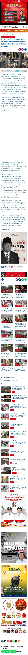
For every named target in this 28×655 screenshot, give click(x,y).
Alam (3, 350)
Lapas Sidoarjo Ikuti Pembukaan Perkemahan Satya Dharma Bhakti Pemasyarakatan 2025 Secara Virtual (6, 326)
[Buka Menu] (23, 27)
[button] (26, 27)
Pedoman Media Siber (17, 646)
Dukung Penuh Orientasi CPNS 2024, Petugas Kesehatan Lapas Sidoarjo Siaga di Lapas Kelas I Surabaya (20, 325)
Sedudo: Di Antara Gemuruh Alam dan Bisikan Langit (6, 355)
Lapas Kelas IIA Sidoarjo (17, 266)
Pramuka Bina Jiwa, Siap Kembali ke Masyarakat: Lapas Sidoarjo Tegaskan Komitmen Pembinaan (7, 340)
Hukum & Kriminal (19, 305)
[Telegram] (22, 279)
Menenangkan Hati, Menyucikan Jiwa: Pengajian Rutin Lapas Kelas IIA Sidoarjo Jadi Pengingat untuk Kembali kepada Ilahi (21, 340)
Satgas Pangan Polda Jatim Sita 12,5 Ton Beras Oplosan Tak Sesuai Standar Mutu (20, 310)
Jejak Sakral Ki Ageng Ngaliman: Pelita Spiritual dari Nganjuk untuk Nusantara (7, 369)
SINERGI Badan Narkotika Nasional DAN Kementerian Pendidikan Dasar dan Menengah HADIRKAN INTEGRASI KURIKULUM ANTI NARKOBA (21, 296)
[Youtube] (10, 641)
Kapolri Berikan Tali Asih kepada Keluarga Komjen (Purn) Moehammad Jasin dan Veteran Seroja (7, 310)
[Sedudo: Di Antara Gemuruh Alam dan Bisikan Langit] (7, 348)
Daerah (3, 291)
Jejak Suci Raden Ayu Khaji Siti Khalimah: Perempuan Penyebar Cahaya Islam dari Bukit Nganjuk (20, 355)
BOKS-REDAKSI (5, 646)
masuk (7, 380)
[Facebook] (17, 279)
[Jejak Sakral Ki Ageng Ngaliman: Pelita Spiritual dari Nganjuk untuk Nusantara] (7, 362)
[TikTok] (16, 641)
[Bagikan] (25, 49)
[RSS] (19, 641)
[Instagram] (8, 641)
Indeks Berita (4, 648)
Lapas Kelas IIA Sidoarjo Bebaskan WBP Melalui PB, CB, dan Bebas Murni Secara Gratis (20, 369)
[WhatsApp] (25, 279)
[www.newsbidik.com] (11, 27)
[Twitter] (19, 279)
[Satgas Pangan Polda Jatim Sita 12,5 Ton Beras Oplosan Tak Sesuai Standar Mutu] (21, 303)
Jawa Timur (3, 37)
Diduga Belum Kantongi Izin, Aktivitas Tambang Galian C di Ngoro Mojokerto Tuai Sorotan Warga (7, 296)
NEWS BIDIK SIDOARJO (10, 37)
